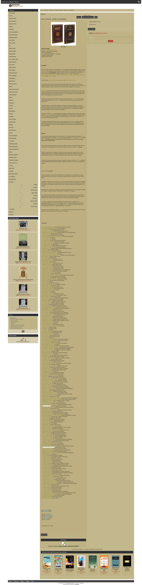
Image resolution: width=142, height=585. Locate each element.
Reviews (22, 581)
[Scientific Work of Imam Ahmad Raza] (70, 561)
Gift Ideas (46, 10)
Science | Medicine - (13, 135)
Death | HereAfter (13, 61)
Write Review (44, 534)
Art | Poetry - (12, 141)
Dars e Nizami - (12, 70)
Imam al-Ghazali (12, 119)
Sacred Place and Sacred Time (23, 246)
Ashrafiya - (11, 100)
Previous (79, 17)
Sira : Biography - (12, 21)
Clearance (11, 211)
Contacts (27, 581)
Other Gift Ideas (33, 200)
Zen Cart (82, 583)
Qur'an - (10, 15)
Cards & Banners (12, 179)
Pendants (35, 203)
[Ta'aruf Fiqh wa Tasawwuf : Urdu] (58, 561)
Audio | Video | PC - (13, 162)
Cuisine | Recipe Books (14, 149)
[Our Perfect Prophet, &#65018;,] (93, 561)
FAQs (32, 581)
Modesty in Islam (46, 568)
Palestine (11, 124)
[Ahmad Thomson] (23, 320)
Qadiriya (11, 108)
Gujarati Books (12, 78)
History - (11, 132)
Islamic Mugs (34, 192)
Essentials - (11, 171)
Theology (11, 26)
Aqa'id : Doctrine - (13, 23)
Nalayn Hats (11, 168)
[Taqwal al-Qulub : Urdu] (104, 561)
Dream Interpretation (13, 146)
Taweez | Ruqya (12, 67)
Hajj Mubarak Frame (23, 228)
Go (23, 331)
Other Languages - (13, 83)
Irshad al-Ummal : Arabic (23, 308)
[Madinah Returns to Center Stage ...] (116, 561)
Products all (16, 581)
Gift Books (51, 10)
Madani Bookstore (70, 583)
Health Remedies (12, 138)
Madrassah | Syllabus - (14, 160)
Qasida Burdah (12, 53)
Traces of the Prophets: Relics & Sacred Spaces (23, 279)
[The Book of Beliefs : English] (81, 561)
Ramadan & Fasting (13, 37)
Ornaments (35, 198)
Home (12, 1)
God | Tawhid (12, 12)
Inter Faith (11, 127)
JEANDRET (77, 584)
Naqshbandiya (12, 111)
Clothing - (11, 165)
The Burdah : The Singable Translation (127, 568)
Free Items (11, 214)
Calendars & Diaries (13, 143)
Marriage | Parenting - (13, 154)
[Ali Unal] (23, 323)
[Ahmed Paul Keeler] (23, 321)
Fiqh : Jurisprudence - (13, 31)
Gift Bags (35, 187)
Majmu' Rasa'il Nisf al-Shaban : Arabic (23, 261)
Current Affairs (12, 121)
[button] (139, 1)
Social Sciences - (12, 130)
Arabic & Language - (13, 72)
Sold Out (110, 41)
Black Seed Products (13, 173)
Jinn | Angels (11, 64)
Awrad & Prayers (12, 56)
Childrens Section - (13, 157)
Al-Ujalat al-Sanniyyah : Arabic (23, 294)
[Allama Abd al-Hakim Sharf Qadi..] (23, 326)
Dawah (10, 86)
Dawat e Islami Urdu (13, 91)
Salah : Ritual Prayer (13, 34)
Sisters (10, 151)
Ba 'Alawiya (11, 102)
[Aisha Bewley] (23, 322)
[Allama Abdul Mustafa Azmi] (23, 328)
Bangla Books (12, 81)
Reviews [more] (12, 335)
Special (10, 581)
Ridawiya (11, 113)
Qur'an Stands (34, 206)
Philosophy (11, 29)
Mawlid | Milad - (12, 48)
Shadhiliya (11, 116)
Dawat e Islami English (14, 89)
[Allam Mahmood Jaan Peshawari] (23, 325)
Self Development (13, 94)
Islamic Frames (34, 190)
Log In (16, 1)
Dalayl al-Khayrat (12, 51)
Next (96, 17)
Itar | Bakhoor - (12, 176)
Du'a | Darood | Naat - (13, 59)
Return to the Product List (87, 17)
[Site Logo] (29, 5)
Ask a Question (91, 29)
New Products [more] (14, 218)
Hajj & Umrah (12, 40)
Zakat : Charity (12, 42)
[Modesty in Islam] (47, 561)
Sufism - (11, 97)
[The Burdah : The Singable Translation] (127, 560)
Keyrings (35, 195)
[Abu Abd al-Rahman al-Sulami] (23, 319)
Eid (9, 45)
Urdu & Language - (13, 75)
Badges (35, 184)
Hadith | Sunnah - (12, 18)
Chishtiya (11, 105)
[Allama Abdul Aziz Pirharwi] (23, 327)
